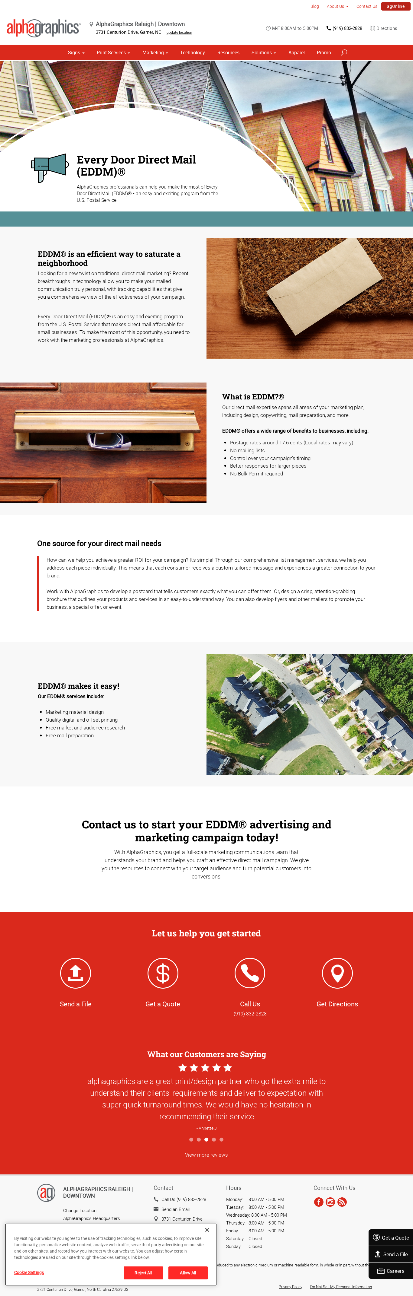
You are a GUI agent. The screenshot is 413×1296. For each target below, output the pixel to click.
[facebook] (319, 1202)
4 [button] (214, 1140)
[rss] (342, 1202)
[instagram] (330, 1202)
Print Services (111, 52)
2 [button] (199, 1140)
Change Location (79, 1210)
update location (179, 32)
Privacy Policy (290, 1286)
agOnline (396, 6)
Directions (386, 28)
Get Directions (337, 1003)
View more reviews (206, 1154)
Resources (228, 52)
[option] (206, 1098)
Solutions (262, 52)
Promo (324, 52)
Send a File (395, 1254)
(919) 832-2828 (347, 28)
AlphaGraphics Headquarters (91, 1218)
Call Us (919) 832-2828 (183, 1199)
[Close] (207, 1230)
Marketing (153, 52)
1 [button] (191, 1140)
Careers (396, 1270)
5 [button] (222, 1140)
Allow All (188, 1272)
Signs (74, 52)
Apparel (296, 52)
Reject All (143, 1272)
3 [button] (206, 1140)
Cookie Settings (29, 1272)
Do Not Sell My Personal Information (341, 1286)
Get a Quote (395, 1237)
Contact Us (366, 6)
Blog (315, 6)
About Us (335, 6)
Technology (192, 52)
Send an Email (175, 1209)
